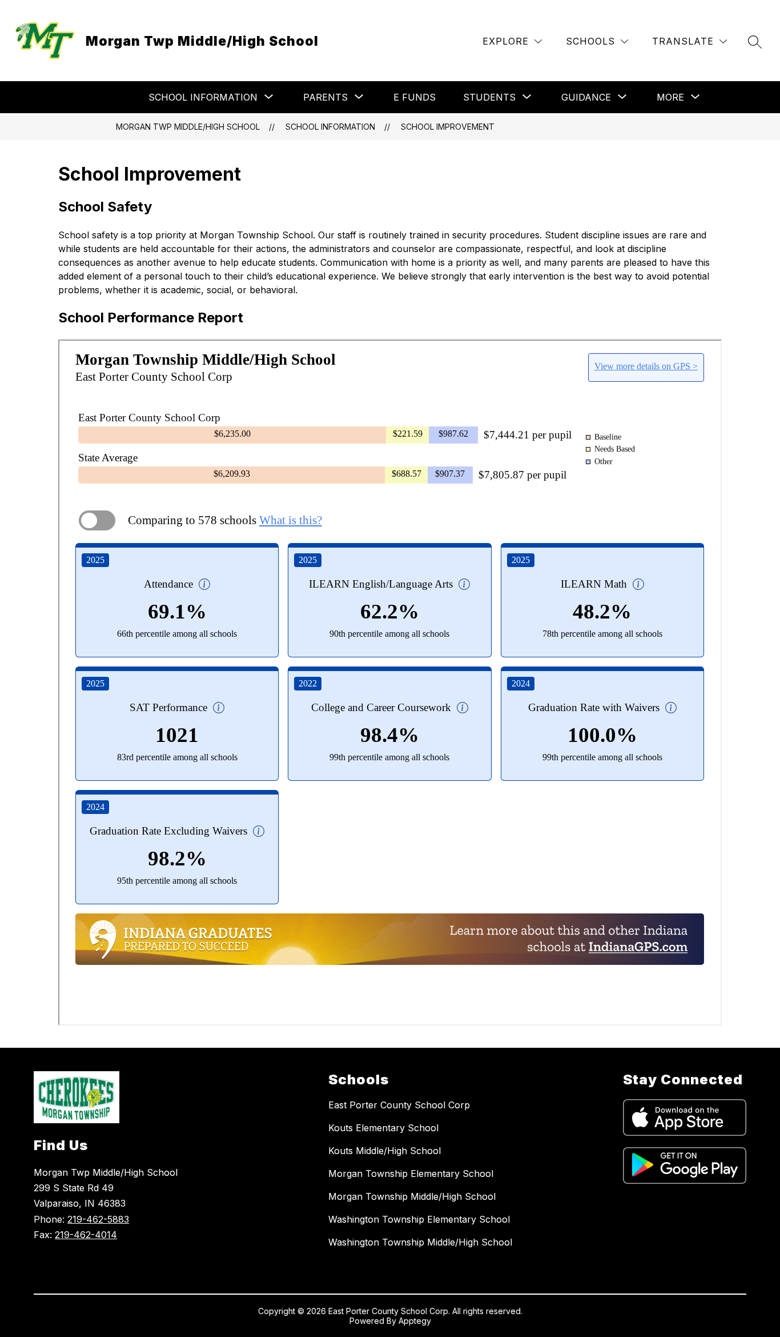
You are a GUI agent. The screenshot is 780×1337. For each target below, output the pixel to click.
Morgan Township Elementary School (410, 1173)
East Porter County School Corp (399, 1105)
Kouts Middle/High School (384, 1150)
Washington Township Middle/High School (420, 1242)
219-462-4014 (86, 1234)
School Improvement (447, 126)
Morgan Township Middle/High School (412, 1196)
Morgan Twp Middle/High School (188, 126)
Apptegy (415, 1321)
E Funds (414, 97)
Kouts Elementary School (383, 1128)
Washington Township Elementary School (419, 1219)
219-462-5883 (98, 1219)
